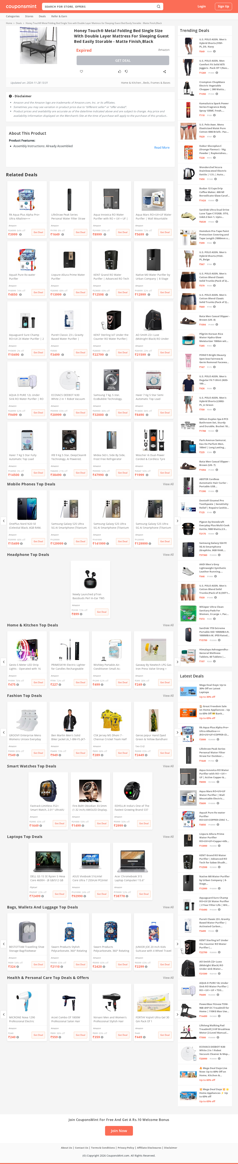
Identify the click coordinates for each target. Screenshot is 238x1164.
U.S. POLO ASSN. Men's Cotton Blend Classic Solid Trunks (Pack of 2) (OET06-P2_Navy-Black (213, 277)
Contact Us (81, 1147)
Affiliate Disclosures (149, 1147)
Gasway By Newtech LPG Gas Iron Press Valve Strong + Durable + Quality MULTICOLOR (153, 667)
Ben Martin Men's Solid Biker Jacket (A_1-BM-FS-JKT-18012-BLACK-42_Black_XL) (68, 738)
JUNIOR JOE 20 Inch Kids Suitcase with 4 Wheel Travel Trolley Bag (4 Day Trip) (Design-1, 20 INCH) (153, 949)
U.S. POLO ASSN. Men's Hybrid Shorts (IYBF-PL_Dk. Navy (212, 43)
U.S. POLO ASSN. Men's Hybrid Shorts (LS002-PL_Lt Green (212, 401)
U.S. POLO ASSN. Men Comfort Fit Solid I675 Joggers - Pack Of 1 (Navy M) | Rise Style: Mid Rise (213, 64)
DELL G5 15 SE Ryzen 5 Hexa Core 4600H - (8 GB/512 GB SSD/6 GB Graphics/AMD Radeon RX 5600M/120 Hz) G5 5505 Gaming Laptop (47, 879)
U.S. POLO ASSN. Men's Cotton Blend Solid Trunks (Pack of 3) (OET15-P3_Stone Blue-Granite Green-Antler (214, 589)
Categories (13, 16)
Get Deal (123, 60)
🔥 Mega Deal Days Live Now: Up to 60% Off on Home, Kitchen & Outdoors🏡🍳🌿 (213, 1071)
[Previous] (3, 521)
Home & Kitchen (131, 82)
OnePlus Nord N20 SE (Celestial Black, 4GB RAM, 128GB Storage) (25, 526)
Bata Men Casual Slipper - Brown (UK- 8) (214, 318)
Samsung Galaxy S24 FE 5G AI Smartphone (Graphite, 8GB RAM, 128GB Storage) (213, 546)
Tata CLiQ (139, 746)
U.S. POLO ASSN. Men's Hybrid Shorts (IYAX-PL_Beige (212, 256)
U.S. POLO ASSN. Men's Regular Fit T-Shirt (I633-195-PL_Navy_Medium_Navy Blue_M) (213, 380)
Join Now (119, 1130)
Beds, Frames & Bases (156, 82)
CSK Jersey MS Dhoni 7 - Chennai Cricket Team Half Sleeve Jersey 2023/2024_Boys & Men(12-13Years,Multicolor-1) (110, 738)
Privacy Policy (126, 1147)
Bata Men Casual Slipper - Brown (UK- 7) (214, 463)
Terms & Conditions (103, 1147)
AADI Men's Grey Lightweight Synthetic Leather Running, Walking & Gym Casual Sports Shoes (212, 568)
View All (168, 484)
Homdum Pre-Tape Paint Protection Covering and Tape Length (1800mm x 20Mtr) (214, 234)
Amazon (12, 534)
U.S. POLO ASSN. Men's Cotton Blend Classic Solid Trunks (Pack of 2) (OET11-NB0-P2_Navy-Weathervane (213, 298)
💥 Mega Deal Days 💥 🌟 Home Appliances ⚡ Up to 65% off (214, 1093)
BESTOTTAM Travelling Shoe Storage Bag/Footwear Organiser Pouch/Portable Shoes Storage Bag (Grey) (26, 949)
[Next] (177, 521)
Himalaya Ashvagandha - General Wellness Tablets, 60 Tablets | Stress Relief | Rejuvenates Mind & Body (214, 653)
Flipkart (33, 887)
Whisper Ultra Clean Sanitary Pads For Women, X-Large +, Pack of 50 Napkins (213, 610)
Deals (42, 16)
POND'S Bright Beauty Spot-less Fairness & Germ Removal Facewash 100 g (214, 358)
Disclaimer (170, 1147)
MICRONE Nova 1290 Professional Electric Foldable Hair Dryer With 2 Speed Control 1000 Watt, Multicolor (25, 1020)
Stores (29, 16)
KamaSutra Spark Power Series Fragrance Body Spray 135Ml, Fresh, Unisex (214, 107)
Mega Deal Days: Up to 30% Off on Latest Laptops (212, 688)
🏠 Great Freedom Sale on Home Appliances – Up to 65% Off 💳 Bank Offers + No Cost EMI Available (214, 710)
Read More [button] (162, 147)
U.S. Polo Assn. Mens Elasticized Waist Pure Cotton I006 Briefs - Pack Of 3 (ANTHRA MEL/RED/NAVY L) (213, 128)
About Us (66, 1147)
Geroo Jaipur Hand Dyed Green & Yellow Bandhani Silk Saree (152, 738)
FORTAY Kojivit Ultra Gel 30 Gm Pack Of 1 (152, 1019)
